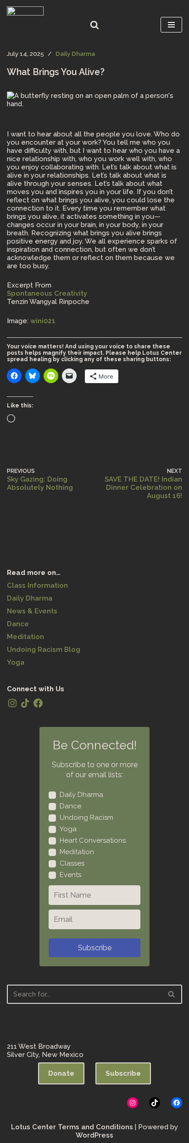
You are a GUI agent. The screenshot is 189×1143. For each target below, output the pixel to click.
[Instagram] (12, 703)
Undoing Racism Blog (43, 649)
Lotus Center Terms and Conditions (72, 1127)
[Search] (94, 24)
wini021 (43, 321)
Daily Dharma (75, 53)
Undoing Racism (86, 817)
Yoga (15, 662)
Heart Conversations (93, 840)
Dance (18, 624)
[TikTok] (25, 703)
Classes (72, 863)
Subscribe (94, 947)
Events (70, 875)
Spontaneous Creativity (47, 293)
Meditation (25, 637)
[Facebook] (38, 703)
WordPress (94, 1135)
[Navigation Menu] (171, 25)
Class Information (37, 585)
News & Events (32, 611)
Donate (61, 1073)
